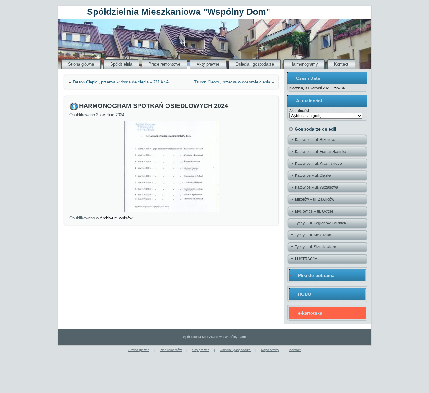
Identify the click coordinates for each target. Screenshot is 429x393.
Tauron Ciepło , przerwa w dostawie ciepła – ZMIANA (121, 82)
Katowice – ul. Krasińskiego (318, 163)
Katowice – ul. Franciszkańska (320, 151)
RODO (304, 294)
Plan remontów (171, 350)
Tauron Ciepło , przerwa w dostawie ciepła (232, 82)
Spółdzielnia (121, 64)
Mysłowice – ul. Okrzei (314, 211)
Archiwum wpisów (116, 218)
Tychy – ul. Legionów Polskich (320, 223)
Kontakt (341, 64)
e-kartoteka (310, 312)
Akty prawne (208, 64)
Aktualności (299, 111)
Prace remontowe (164, 64)
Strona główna (81, 64)
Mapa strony (270, 350)
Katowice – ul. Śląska (313, 175)
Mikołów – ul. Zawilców (314, 199)
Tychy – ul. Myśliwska (313, 235)
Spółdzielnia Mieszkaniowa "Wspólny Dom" (178, 12)
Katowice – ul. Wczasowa (316, 187)
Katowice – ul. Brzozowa (316, 139)
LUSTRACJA (306, 259)
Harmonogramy (304, 64)
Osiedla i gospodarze (255, 64)
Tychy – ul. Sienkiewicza (315, 247)
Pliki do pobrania (316, 275)
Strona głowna (138, 350)
